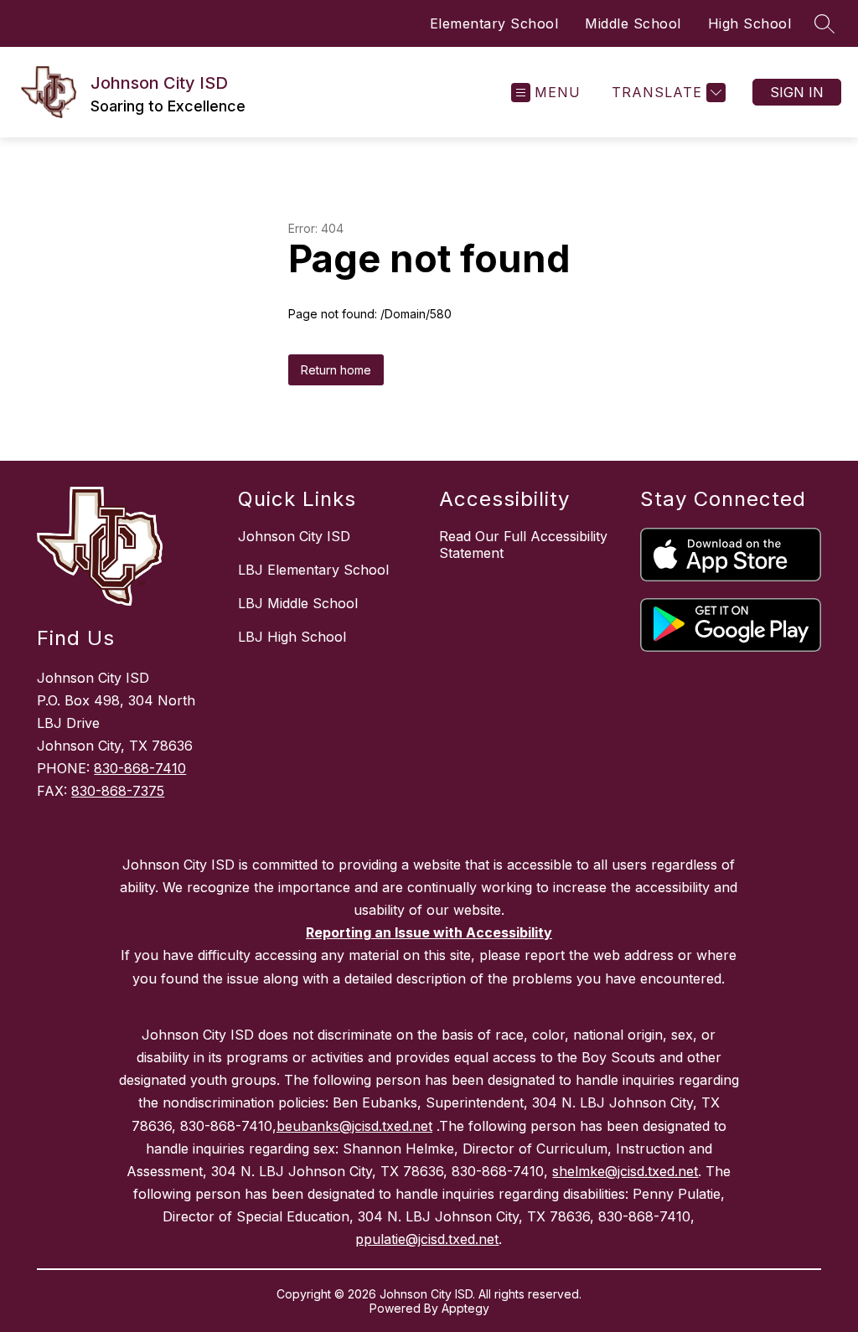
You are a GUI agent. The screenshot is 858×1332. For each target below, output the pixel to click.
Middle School (633, 23)
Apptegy (465, 1308)
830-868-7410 (140, 768)
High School (750, 23)
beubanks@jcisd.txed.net (354, 1126)
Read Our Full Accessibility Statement (523, 544)
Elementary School (494, 23)
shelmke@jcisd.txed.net (625, 1171)
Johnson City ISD (294, 536)
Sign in (797, 92)
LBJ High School (292, 636)
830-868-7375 (117, 790)
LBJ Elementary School (313, 569)
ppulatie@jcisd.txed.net (427, 1239)
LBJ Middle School (298, 603)
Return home (336, 370)
